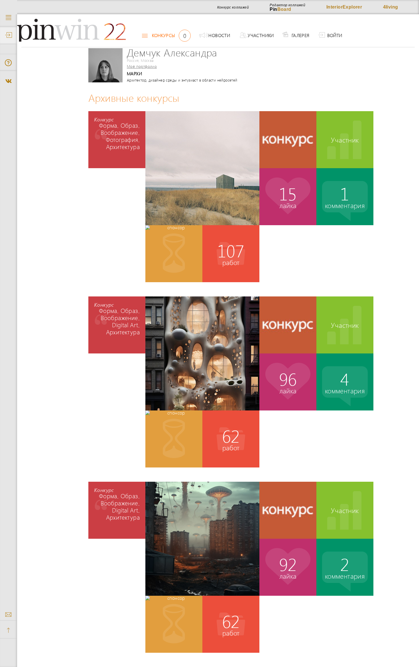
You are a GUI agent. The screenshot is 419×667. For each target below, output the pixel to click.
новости (219, 35)
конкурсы (169, 35)
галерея (301, 35)
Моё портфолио (142, 66)
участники (261, 35)
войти (334, 35)
